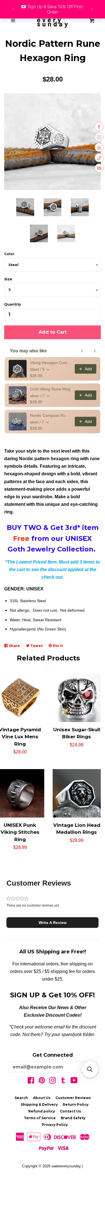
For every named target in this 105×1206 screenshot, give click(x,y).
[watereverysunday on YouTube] (74, 1081)
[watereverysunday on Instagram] (52, 1081)
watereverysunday (66, 1166)
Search (21, 1098)
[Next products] (94, 351)
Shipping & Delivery (39, 1104)
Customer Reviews (73, 1098)
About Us (41, 1098)
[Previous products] (82, 351)
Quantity (12, 304)
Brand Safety (73, 1118)
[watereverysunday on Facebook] (30, 1081)
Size (8, 279)
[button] (52, 922)
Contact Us (70, 1111)
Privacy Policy (55, 1125)
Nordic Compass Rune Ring (50, 415)
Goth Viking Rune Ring (50, 389)
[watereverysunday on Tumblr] (63, 1081)
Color (9, 254)
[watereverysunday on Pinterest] (41, 1081)
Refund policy (41, 1111)
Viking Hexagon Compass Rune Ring (50, 362)
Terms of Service (40, 1118)
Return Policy (75, 1104)
